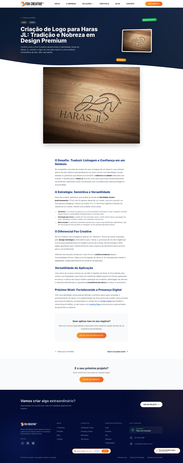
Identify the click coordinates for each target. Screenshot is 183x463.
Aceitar (105, 451)
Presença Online (86, 431)
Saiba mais (89, 451)
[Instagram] (22, 443)
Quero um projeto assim (116, 352)
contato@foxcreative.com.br (143, 444)
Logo (107, 428)
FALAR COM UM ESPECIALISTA (91, 335)
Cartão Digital (106, 301)
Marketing (84, 435)
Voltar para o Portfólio (66, 352)
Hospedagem (110, 443)
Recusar (97, 451)
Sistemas (108, 439)
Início (57, 4)
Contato (130, 4)
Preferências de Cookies (154, 457)
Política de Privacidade (137, 457)
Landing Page (94, 304)
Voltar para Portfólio (29, 18)
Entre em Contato (91, 379)
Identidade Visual (87, 428)
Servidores (85, 439)
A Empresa (71, 4)
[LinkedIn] (33, 443)
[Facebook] (28, 443)
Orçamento (153, 4)
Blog (117, 4)
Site (106, 435)
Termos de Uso (122, 457)
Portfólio (104, 4)
